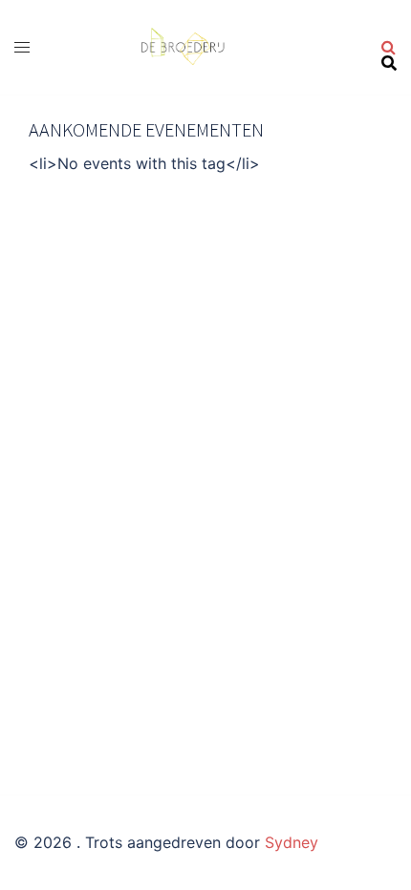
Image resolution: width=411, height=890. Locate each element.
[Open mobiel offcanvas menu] (22, 47)
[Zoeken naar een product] (389, 47)
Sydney (291, 842)
